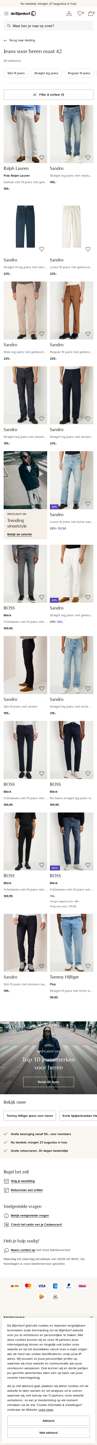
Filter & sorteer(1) (51, 94)
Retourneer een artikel (27, 1190)
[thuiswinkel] (55, 1299)
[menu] (6, 13)
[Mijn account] (69, 13)
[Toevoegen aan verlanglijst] (41, 157)
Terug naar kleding (22, 40)
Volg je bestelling (23, 1181)
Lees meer (46, 1409)
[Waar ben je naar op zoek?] (9, 25)
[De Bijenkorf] (23, 13)
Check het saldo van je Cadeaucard (36, 1224)
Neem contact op (23, 1250)
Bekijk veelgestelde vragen (30, 1215)
